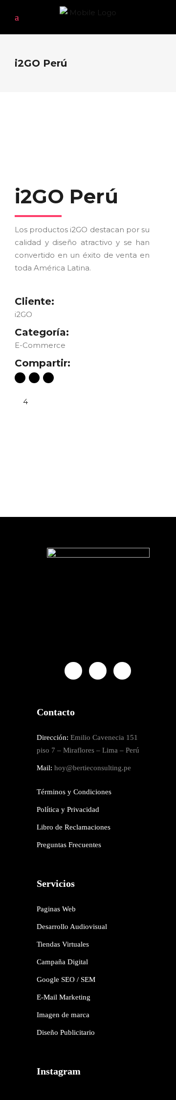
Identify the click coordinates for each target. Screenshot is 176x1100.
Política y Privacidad (68, 809)
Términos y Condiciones (74, 792)
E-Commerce (40, 345)
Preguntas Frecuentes (69, 845)
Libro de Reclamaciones (73, 827)
